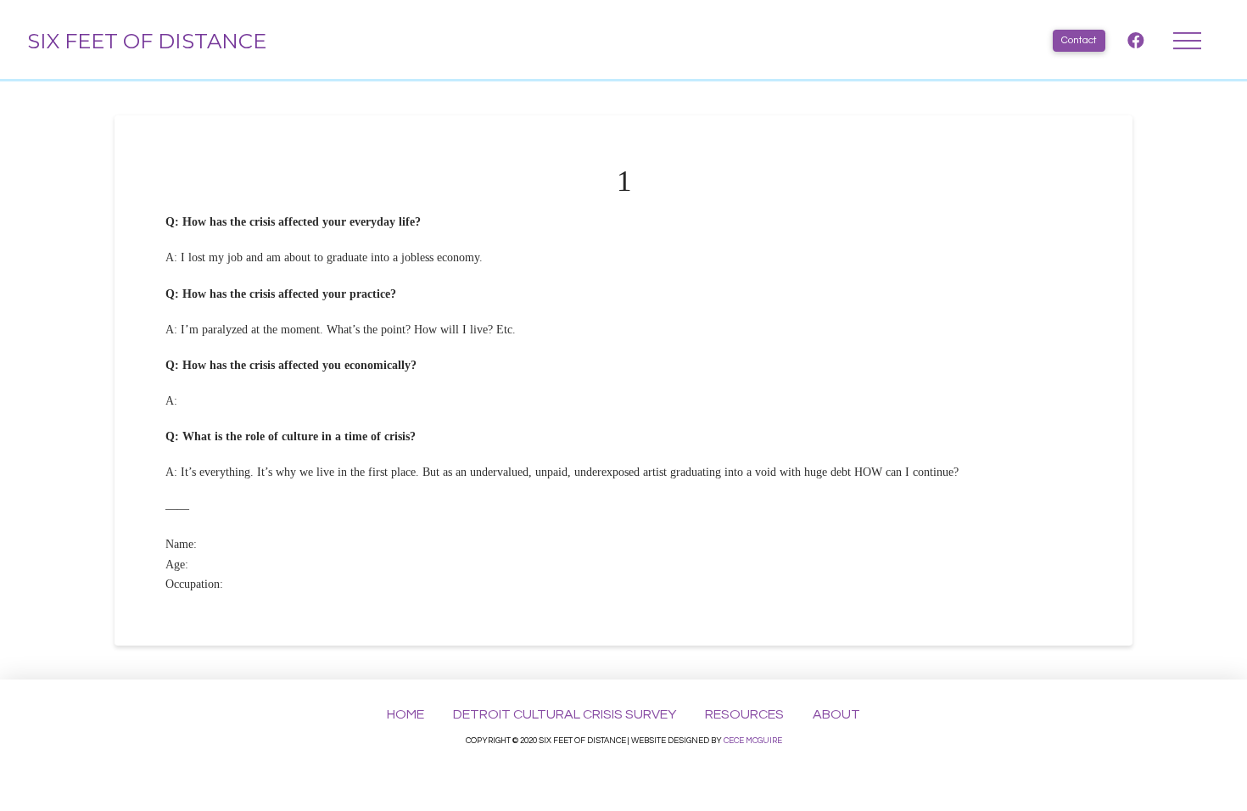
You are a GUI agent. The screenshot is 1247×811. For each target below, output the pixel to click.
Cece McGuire (753, 740)
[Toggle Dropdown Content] (1187, 41)
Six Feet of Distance (146, 40)
